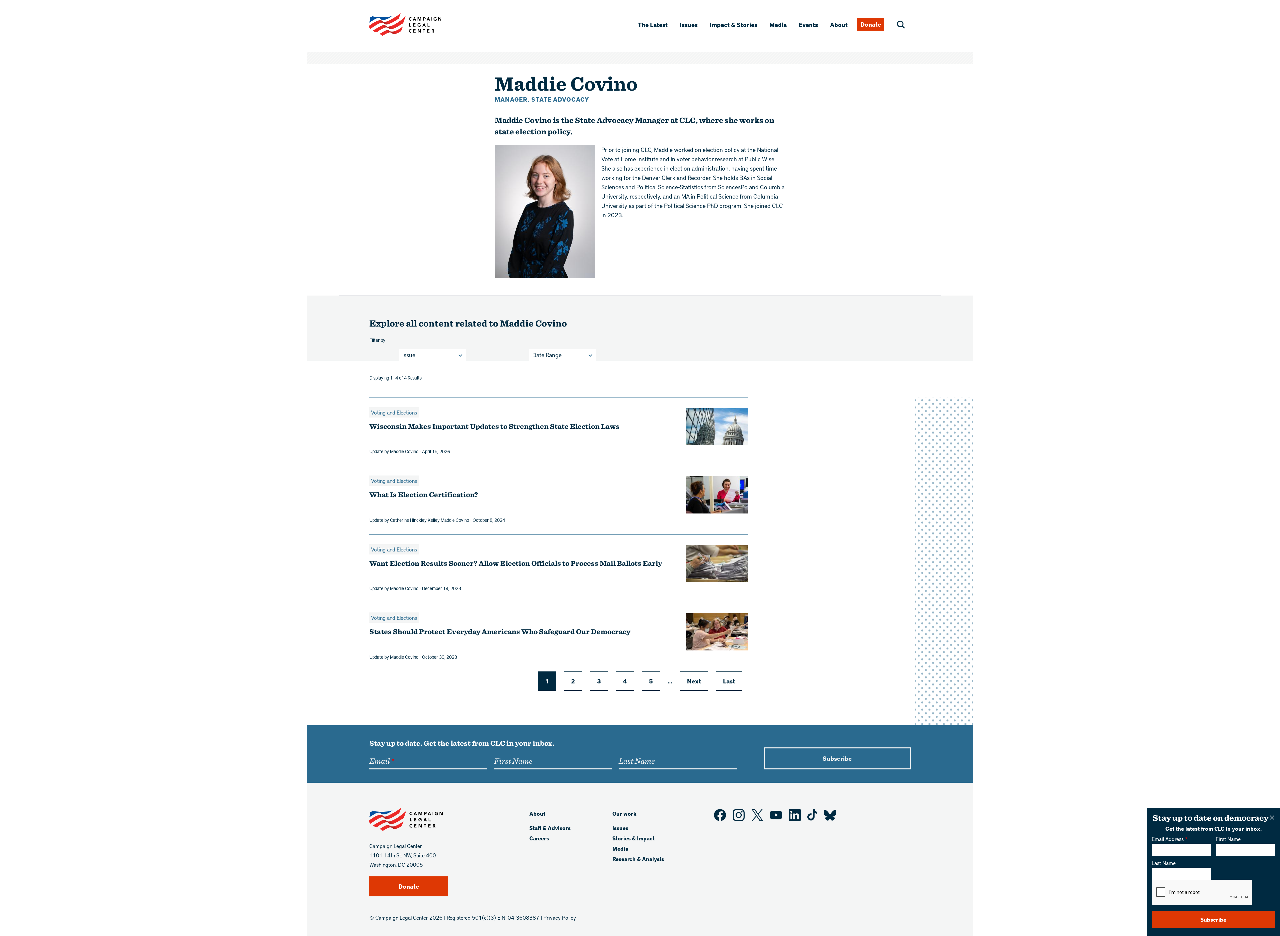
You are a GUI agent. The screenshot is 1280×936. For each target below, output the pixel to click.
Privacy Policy (559, 917)
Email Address (1168, 838)
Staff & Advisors (550, 827)
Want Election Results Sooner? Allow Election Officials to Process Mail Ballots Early (515, 563)
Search (901, 24)
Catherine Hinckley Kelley (415, 520)
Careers (539, 838)
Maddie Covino (404, 451)
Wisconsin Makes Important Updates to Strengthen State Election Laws (494, 426)
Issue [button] (408, 355)
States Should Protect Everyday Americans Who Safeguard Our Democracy (500, 631)
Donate (870, 24)
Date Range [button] (547, 355)
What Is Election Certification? (423, 494)
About (839, 24)
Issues (689, 24)
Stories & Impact (633, 838)
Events (808, 24)
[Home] (416, 24)
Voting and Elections (394, 412)
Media (778, 24)
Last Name (1164, 862)
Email (379, 760)
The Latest (653, 24)
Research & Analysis (638, 858)
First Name (1228, 838)
